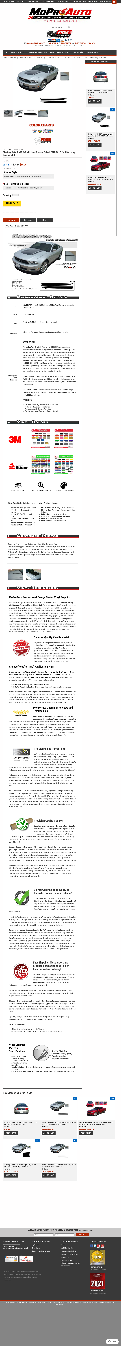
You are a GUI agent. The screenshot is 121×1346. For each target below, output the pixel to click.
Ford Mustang (40, 58)
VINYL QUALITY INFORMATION (41, 490)
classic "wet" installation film (27, 672)
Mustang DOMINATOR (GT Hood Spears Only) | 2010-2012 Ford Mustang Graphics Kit (59, 1165)
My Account (77, 2)
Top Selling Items (61, 1)
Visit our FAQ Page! (17, 1)
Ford (30, 58)
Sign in (94, 2)
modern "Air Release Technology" (48, 675)
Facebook (91, 1246)
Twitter (95, 1246)
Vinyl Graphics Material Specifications (17, 1048)
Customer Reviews (46, 1)
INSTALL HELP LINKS (18, 490)
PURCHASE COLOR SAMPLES (64, 490)
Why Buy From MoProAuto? (70, 1263)
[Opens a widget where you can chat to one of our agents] (112, 1342)
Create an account (105, 2)
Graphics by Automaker (18, 58)
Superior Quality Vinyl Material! (51, 637)
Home (6, 52)
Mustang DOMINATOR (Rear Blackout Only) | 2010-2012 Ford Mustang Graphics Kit (100, 92)
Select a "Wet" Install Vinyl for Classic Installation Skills (30, 685)
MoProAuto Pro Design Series (13, 150)
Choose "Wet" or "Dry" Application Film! (31, 666)
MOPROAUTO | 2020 (97, 1267)
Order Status (87, 2)
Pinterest (99, 1246)
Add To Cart (94, 101)
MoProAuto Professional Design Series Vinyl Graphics (40, 597)
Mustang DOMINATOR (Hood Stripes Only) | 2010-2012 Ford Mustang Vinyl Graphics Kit (20, 1165)
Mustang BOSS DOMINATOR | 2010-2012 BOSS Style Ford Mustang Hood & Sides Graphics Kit (100, 179)
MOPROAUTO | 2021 (97, 1291)
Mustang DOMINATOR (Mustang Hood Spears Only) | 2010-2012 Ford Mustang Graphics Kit (100, 136)
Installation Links (31, 1)
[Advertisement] (100, 217)
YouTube (103, 1246)
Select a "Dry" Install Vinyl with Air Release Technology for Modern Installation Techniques (41, 687)
